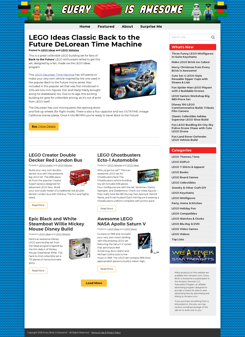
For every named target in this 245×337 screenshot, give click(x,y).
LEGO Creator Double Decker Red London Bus (55, 157)
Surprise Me (151, 26)
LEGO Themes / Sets (185, 156)
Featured (106, 26)
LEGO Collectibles (184, 182)
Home (85, 26)
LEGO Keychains (183, 192)
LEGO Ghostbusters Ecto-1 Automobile (119, 157)
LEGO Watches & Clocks (188, 218)
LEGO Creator (46, 165)
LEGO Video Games (185, 229)
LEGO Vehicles (70, 50)
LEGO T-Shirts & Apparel (188, 167)
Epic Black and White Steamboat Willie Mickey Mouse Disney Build (56, 224)
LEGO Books (180, 172)
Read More (38, 205)
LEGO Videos (180, 234)
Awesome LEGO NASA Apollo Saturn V (121, 221)
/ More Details (44, 126)
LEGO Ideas (48, 50)
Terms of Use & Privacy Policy (106, 332)
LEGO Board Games (185, 177)
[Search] (213, 37)
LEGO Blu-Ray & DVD (186, 224)
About (127, 26)
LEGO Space (130, 229)
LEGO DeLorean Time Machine (54, 74)
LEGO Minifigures (183, 198)
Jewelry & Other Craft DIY (189, 187)
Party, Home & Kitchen (187, 203)
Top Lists (178, 239)
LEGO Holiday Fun (184, 208)
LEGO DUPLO (181, 162)
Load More (94, 283)
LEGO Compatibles (184, 213)
